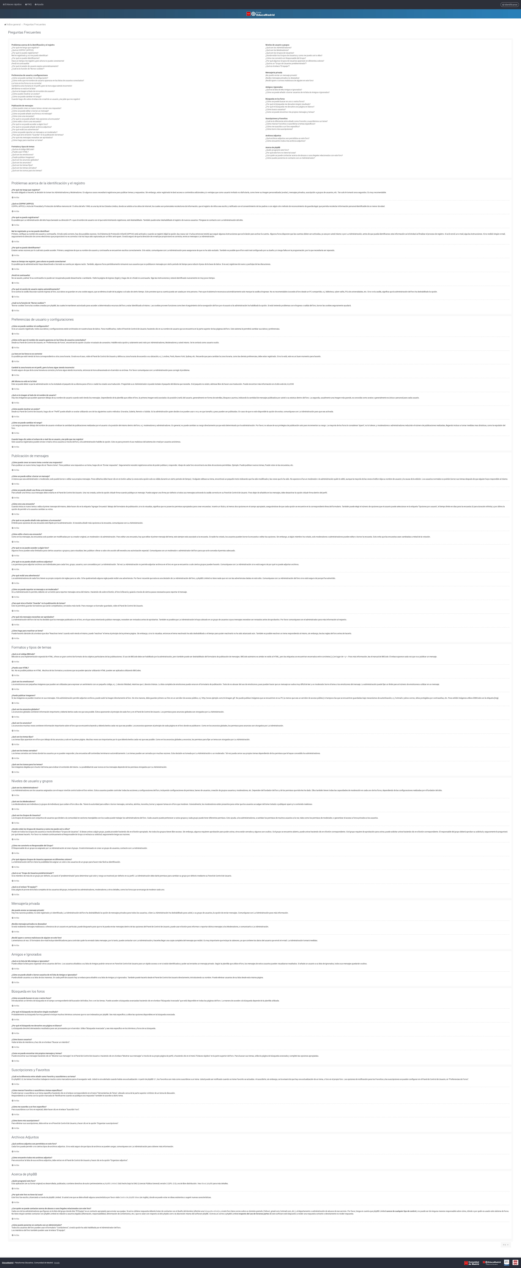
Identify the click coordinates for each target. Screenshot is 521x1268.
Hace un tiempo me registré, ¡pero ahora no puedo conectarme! (38, 61)
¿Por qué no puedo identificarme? (26, 58)
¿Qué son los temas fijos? (22, 165)
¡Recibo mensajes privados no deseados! (282, 78)
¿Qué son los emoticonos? (23, 155)
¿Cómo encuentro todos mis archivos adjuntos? (286, 141)
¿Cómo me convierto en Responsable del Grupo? (286, 58)
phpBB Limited (110, 1183)
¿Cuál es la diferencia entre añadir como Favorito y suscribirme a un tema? (297, 121)
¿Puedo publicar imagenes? (23, 157)
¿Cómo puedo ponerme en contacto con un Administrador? (290, 158)
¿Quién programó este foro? (277, 150)
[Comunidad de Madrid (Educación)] (471, 1263)
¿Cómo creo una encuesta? (23, 116)
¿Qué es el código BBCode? (23, 149)
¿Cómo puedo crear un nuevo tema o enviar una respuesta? (36, 108)
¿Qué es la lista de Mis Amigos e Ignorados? (284, 90)
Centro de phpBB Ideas (129, 1197)
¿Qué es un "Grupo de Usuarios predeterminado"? (286, 63)
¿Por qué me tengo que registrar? (25, 48)
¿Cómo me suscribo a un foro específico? (283, 126)
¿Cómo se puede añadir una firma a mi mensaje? (32, 114)
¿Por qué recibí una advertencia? (25, 129)
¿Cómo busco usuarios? (276, 109)
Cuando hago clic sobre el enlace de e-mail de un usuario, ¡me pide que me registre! (46, 99)
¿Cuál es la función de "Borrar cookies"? (28, 69)
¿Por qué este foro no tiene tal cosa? (281, 153)
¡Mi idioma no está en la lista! (24, 88)
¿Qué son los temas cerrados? (24, 168)
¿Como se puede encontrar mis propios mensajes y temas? (290, 112)
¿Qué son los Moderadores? (277, 50)
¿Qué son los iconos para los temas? (27, 171)
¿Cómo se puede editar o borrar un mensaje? (30, 111)
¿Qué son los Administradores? (279, 48)
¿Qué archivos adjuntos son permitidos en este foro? (287, 138)
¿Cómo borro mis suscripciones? (279, 129)
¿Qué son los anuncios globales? (25, 160)
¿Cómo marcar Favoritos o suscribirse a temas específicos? (290, 124)
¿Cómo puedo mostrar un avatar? (26, 94)
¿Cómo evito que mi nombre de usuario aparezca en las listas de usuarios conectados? (48, 80)
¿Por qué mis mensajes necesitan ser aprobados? (32, 137)
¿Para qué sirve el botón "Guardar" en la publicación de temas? (38, 135)
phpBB (289, 384)
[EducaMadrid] (492, 1263)
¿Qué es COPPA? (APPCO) (23, 50)
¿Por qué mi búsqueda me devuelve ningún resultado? (288, 104)
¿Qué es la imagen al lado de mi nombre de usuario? (33, 91)
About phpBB (206, 1183)
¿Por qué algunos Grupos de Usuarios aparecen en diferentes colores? (295, 61)
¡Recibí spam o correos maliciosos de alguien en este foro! (290, 80)
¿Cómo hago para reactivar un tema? (27, 140)
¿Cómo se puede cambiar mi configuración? (30, 78)
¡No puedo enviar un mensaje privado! (281, 75)
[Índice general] (260, 14)
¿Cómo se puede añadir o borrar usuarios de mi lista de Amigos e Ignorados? (298, 92)
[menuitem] (28, 4)
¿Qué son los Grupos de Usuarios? (280, 53)
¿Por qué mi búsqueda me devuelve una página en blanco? (290, 107)
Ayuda (57, 1263)
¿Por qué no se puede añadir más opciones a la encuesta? (36, 119)
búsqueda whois (211, 1211)
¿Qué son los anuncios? (21, 163)
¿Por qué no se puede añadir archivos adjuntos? (32, 127)
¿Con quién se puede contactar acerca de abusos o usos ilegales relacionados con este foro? (304, 155)
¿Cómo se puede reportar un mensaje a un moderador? (35, 132)
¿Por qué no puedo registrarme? (25, 53)
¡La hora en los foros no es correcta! (27, 83)
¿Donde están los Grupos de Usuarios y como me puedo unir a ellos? (294, 55)
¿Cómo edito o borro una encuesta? (26, 121)
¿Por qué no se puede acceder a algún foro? (30, 124)
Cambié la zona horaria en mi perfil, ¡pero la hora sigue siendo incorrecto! (42, 86)
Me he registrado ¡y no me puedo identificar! (30, 55)
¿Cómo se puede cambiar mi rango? (27, 96)
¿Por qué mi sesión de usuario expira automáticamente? (35, 66)
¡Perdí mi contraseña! (20, 63)
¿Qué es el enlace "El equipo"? (278, 66)
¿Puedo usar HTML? (20, 152)
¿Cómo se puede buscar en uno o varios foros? (285, 101)
